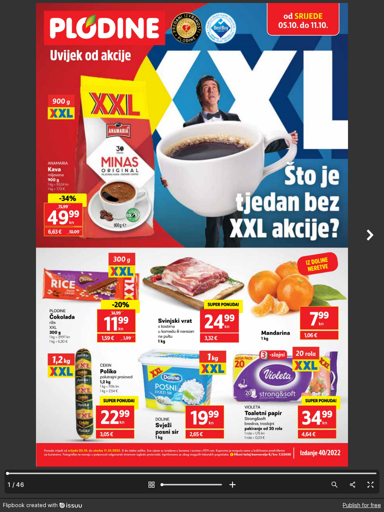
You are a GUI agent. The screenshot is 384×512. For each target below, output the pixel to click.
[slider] (192, 484)
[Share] (352, 484)
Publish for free (362, 505)
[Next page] (369, 249)
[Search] (334, 484)
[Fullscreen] (370, 484)
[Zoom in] (232, 484)
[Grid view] (151, 484)
